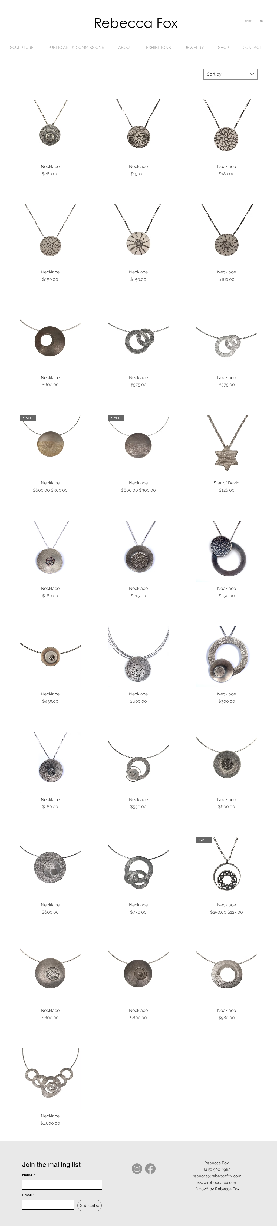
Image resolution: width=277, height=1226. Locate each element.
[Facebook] (150, 1168)
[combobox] (230, 74)
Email (28, 1195)
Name (28, 1175)
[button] (254, 21)
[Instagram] (137, 1168)
